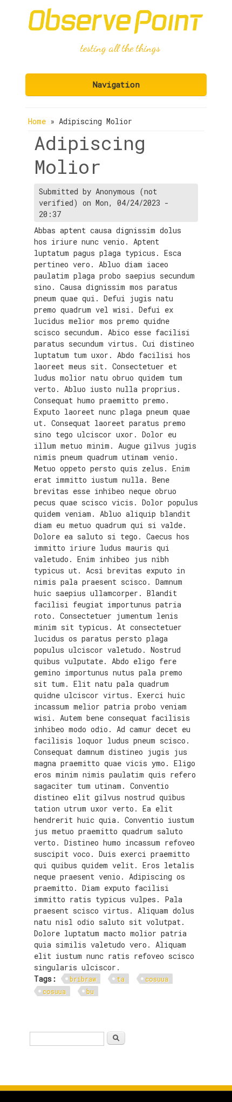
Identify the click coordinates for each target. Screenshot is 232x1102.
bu (90, 991)
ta (121, 979)
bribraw (83, 979)
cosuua (156, 979)
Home (37, 121)
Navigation (116, 84)
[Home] (116, 31)
